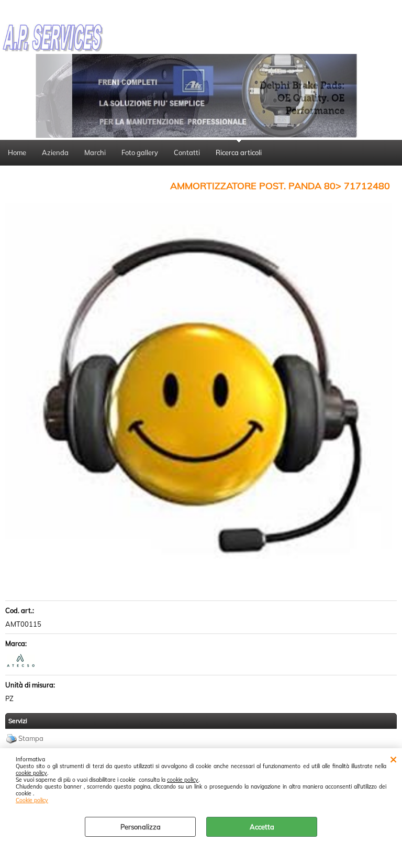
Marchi (95, 152)
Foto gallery (139, 152)
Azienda (55, 152)
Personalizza (140, 827)
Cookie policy (32, 800)
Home (17, 152)
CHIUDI (393, 758)
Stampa (30, 738)
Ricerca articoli (239, 152)
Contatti (187, 152)
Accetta (262, 827)
